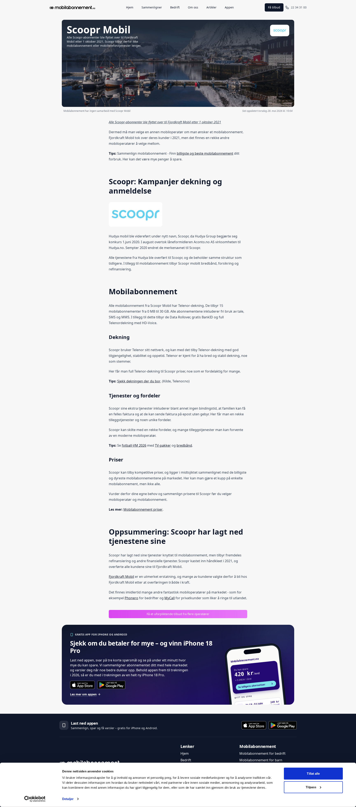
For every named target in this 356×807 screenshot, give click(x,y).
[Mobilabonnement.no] (72, 7)
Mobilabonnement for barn (260, 760)
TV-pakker (163, 445)
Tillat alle (313, 773)
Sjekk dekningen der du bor (138, 381)
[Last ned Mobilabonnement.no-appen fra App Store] (82, 685)
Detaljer (68, 799)
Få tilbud (274, 7)
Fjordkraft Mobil (121, 576)
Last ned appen (84, 723)
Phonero (131, 598)
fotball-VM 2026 (134, 445)
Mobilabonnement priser (143, 509)
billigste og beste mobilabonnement (205, 153)
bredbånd (184, 445)
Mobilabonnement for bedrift (262, 753)
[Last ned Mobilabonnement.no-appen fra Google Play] (111, 685)
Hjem (184, 753)
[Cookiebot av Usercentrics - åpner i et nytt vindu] (35, 799)
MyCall (169, 598)
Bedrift (185, 760)
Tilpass (311, 787)
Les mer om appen (83, 694)
